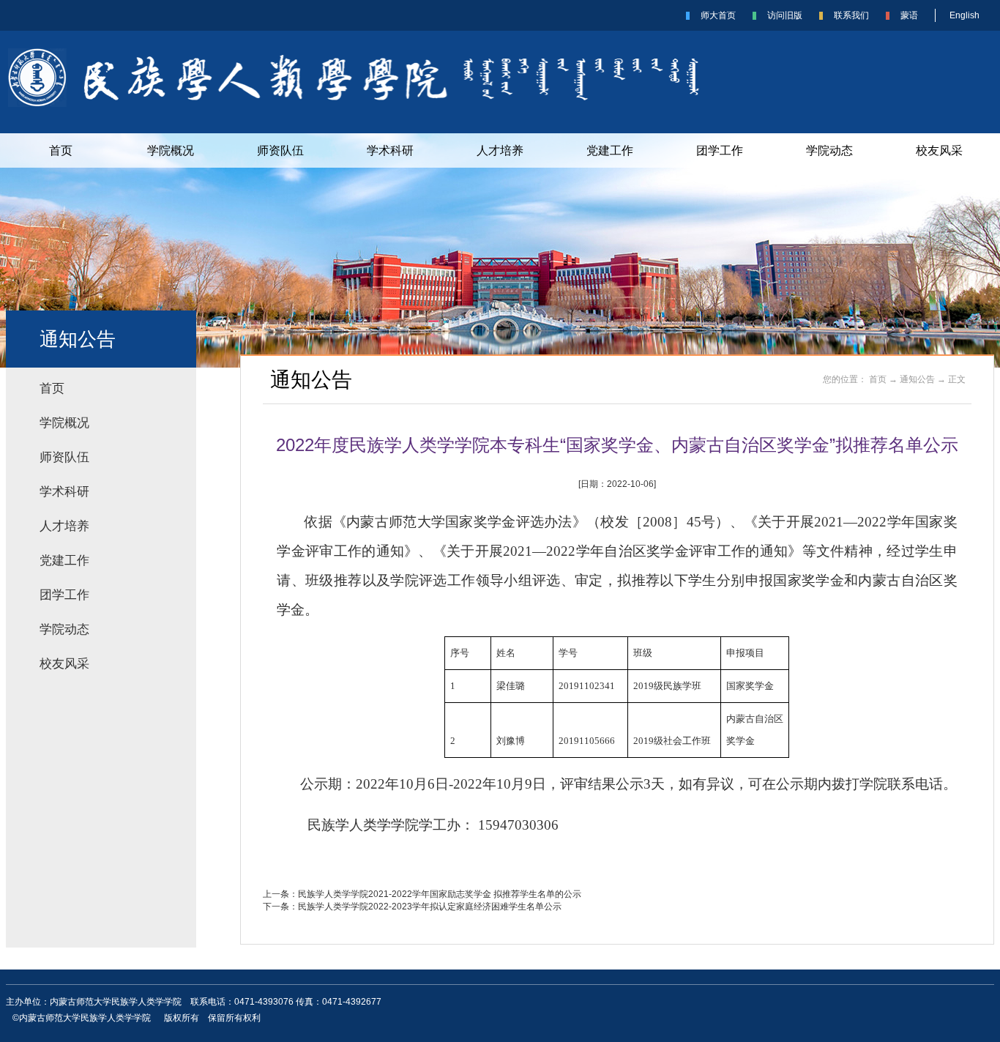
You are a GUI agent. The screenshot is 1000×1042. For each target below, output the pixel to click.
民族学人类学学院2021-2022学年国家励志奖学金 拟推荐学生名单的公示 (439, 894)
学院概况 (170, 150)
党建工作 (609, 150)
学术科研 (390, 150)
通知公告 (917, 379)
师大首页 (718, 15)
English (964, 15)
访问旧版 (784, 15)
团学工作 (719, 150)
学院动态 (829, 150)
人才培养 (500, 150)
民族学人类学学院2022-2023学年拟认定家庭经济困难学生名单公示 (429, 906)
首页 (60, 150)
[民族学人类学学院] (374, 104)
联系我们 (851, 15)
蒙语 (909, 15)
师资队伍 (280, 150)
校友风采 (939, 150)
